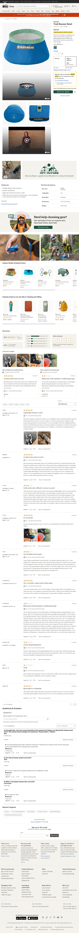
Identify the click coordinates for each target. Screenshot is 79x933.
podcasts (61, 917)
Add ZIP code (68, 67)
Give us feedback (36, 821)
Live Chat (68, 904)
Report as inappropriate (44, 449)
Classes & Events (26, 892)
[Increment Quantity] (62, 53)
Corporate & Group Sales (49, 897)
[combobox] (34, 6)
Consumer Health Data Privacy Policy (64, 927)
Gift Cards (45, 873)
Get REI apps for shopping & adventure (27, 915)
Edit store (55, 67)
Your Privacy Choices (22, 927)
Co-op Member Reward (61, 80)
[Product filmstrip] (39, 360)
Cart (75, 6)
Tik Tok (47, 917)
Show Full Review (7, 387)
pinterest (54, 917)
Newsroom (65, 892)
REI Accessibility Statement (57, 929)
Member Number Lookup (8, 888)
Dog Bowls (8, 18)
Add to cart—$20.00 (63, 92)
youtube (58, 917)
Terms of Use (9, 927)
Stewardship (65, 897)
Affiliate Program (46, 894)
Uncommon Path (26, 894)
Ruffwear (56, 21)
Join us (23, 862)
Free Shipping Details (68, 873)
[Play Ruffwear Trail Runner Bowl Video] (27, 87)
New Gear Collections (7, 890)
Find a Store (38, 904)
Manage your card (70, 856)
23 (37, 336)
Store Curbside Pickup (28, 878)
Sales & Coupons (67, 871)
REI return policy (65, 95)
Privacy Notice (34, 927)
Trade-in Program (6, 894)
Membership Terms (43, 929)
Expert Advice (25, 890)
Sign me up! (54, 835)
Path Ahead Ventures (27, 896)
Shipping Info (25, 880)
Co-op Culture (46, 890)
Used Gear (4, 892)
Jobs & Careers (46, 888)
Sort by (60, 401)
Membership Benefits (7, 878)
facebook (50, 917)
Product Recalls (18, 929)
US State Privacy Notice (46, 927)
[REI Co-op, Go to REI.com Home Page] (5, 6)
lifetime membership (65, 82)
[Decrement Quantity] (54, 53)
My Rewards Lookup (7, 873)
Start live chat (44, 227)
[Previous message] (14, 15)
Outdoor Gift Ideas (47, 871)
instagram (43, 917)
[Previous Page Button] (71, 704)
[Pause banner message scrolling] (64, 15)
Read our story (5, 856)
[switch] (5, 404)
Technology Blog (67, 894)
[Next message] (62, 15)
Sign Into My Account (7, 871)
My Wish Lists (5, 876)
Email (21, 832)
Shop (11, 6)
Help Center (7, 904)
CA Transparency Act (30, 929)
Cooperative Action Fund (69, 890)
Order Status (25, 871)
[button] (26, 47)
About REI (65, 888)
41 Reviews (19, 337)
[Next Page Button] (75, 704)
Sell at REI (44, 892)
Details (69, 70)
